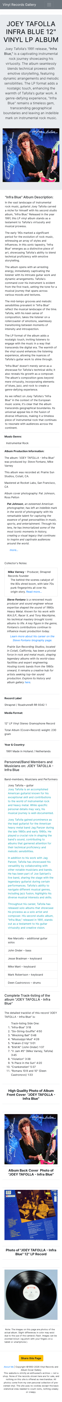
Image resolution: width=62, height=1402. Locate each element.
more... (14, 550)
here (27, 682)
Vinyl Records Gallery (19, 5)
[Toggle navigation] (49, 4)
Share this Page (31, 1358)
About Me (9, 1367)
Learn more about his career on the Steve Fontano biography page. (32, 638)
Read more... (33, 591)
